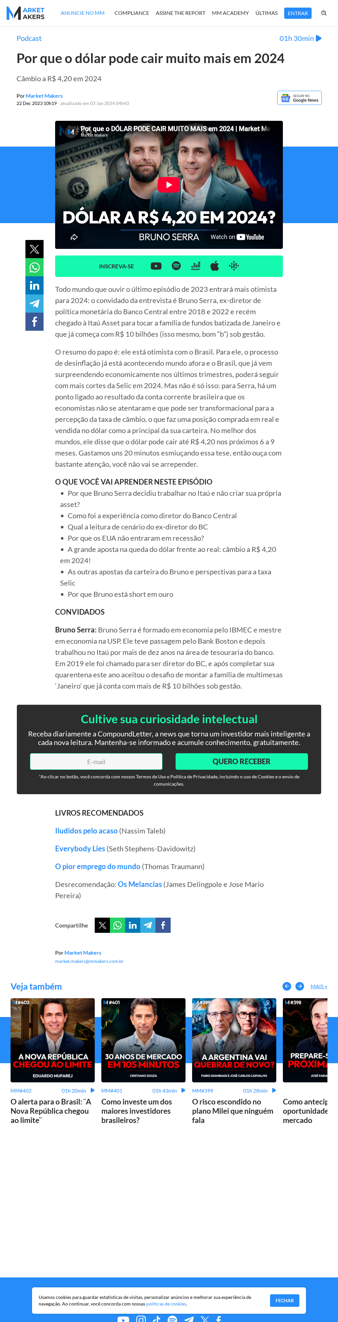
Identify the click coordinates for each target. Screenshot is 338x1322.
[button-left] (287, 986)
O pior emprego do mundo (98, 866)
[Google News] (299, 103)
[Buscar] (330, 13)
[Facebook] (163, 925)
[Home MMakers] (26, 13)
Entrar (298, 13)
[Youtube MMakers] (156, 266)
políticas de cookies (166, 1303)
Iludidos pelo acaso (86, 830)
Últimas (266, 13)
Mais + (319, 986)
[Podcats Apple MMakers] (214, 266)
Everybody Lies (80, 848)
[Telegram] (147, 925)
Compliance (132, 13)
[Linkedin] (132, 925)
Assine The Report (180, 13)
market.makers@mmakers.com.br (89, 961)
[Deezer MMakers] (195, 266)
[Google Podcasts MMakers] (234, 266)
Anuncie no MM (83, 13)
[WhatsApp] (117, 925)
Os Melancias (140, 884)
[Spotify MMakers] (176, 266)
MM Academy (230, 13)
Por (40, 95)
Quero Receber (242, 761)
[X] (102, 925)
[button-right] (299, 986)
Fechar (285, 1300)
